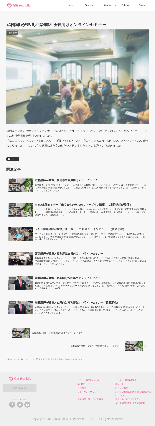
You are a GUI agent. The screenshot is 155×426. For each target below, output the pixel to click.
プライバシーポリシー (88, 392)
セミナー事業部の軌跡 (88, 380)
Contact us (19, 387)
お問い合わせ (121, 388)
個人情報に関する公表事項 (90, 399)
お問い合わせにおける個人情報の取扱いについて (133, 394)
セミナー (14, 159)
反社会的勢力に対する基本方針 (130, 403)
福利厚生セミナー (86, 384)
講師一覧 (119, 384)
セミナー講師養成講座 (126, 380)
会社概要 (82, 388)
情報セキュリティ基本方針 (128, 399)
